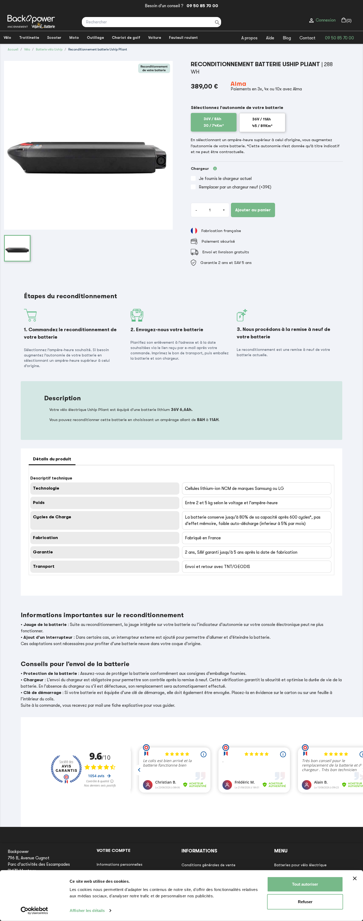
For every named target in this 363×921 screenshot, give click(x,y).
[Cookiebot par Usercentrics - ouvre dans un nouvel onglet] (34, 911)
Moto (74, 37)
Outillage (95, 37)
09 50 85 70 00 (201, 5)
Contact (307, 38)
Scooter (54, 37)
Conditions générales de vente (208, 865)
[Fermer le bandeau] (355, 878)
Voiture (154, 37)
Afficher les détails (87, 910)
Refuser (305, 901)
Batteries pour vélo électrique (300, 865)
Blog (287, 38)
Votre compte (113, 850)
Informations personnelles (119, 864)
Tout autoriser (305, 884)
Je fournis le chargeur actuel (225, 178)
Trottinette (29, 37)
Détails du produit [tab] (52, 459)
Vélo (7, 37)
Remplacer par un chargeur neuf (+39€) (235, 187)
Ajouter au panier (253, 210)
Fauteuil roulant (183, 37)
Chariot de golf (126, 37)
